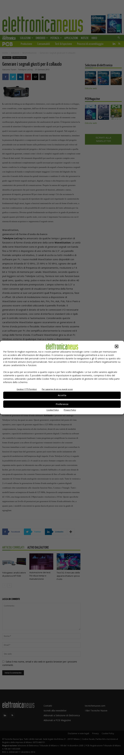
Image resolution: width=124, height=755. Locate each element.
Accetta (62, 395)
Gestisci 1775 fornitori (27, 389)
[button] (116, 346)
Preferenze (62, 404)
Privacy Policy (70, 410)
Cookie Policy (52, 410)
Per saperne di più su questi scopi (57, 389)
